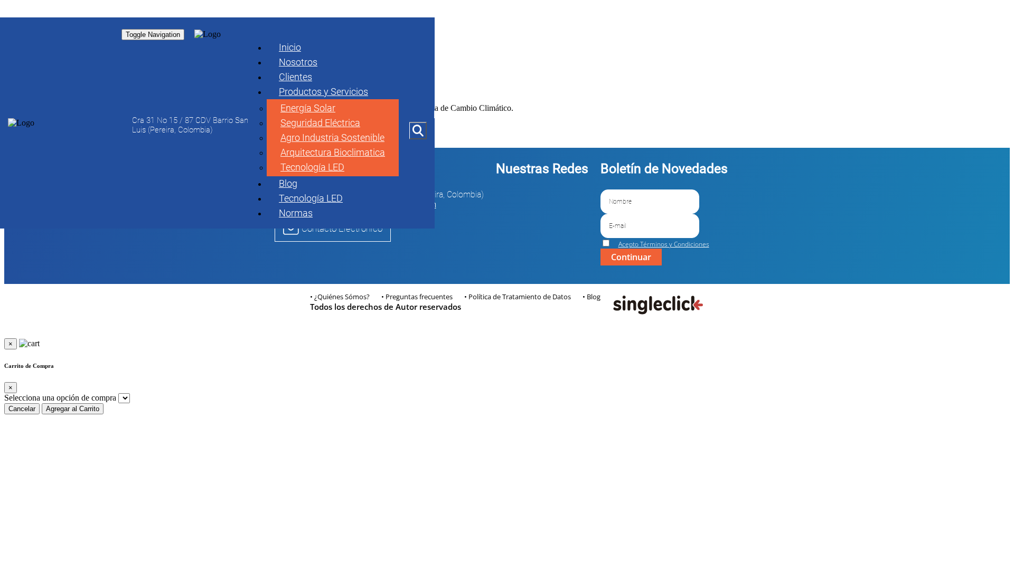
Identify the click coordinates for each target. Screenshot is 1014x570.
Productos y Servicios (323, 91)
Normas (296, 212)
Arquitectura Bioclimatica (332, 152)
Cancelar (21, 409)
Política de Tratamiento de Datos (519, 296)
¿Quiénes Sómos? (342, 296)
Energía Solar (307, 107)
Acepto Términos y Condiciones (663, 244)
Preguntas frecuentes (419, 296)
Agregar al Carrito (72, 409)
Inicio (290, 47)
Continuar (631, 257)
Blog (288, 183)
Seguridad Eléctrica (320, 122)
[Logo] (21, 123)
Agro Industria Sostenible (332, 137)
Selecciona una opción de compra (60, 397)
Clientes (295, 76)
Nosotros (298, 62)
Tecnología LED (312, 167)
